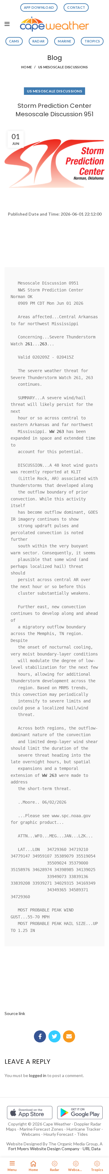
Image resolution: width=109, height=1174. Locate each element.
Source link (15, 1013)
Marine (64, 41)
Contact (76, 7)
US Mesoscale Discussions (63, 67)
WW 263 (56, 431)
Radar (38, 41)
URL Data (92, 1148)
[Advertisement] (54, 239)
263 (43, 343)
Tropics (92, 41)
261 (28, 343)
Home (26, 67)
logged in (37, 1075)
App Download (39, 7)
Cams (14, 41)
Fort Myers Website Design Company (43, 1148)
